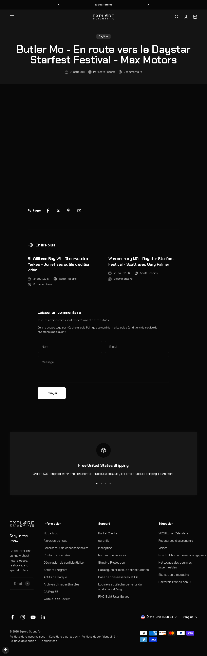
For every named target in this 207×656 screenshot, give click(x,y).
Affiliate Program (55, 570)
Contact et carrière (57, 555)
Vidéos (163, 548)
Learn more (166, 474)
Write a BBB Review (57, 599)
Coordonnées (48, 641)
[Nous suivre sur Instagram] (22, 617)
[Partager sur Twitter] (58, 211)
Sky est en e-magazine (173, 575)
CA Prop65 (51, 592)
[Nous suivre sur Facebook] (12, 617)
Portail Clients (107, 533)
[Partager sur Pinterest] (69, 211)
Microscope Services (112, 555)
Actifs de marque (55, 577)
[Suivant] (148, 5)
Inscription (105, 548)
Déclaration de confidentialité (64, 563)
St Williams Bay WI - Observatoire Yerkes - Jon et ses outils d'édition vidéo (59, 264)
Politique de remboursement (27, 636)
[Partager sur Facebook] (48, 211)
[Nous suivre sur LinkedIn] (43, 617)
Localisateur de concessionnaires (66, 548)
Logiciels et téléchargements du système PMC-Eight (120, 586)
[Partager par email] (79, 211)
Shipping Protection (111, 563)
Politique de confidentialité (102, 327)
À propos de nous (55, 541)
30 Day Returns (103, 4)
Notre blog (51, 533)
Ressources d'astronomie (175, 541)
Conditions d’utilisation (63, 636)
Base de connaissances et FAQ (118, 577)
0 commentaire (133, 72)
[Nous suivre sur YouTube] (33, 617)
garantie (104, 541)
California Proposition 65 (175, 582)
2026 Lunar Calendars (173, 533)
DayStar (103, 36)
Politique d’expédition (23, 641)
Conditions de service (141, 327)
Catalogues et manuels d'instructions (123, 570)
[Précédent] (58, 5)
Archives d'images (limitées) (62, 584)
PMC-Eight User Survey (113, 597)
